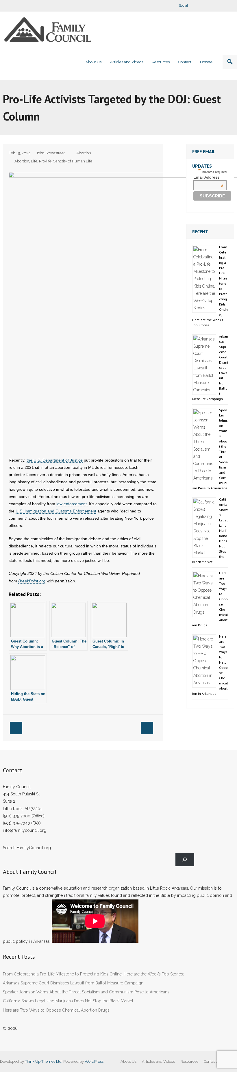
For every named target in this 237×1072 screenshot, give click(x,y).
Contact (210, 1061)
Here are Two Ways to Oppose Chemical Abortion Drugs (56, 1010)
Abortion (83, 153)
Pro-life (45, 161)
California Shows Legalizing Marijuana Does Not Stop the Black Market (68, 1001)
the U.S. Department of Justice (55, 460)
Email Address (208, 177)
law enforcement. (72, 503)
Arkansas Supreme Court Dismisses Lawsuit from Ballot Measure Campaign (73, 983)
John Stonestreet (50, 153)
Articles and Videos (158, 1061)
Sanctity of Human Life (72, 161)
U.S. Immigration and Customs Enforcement (56, 511)
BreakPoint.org (31, 581)
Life (34, 161)
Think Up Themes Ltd (43, 1061)
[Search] (184, 860)
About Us (128, 1061)
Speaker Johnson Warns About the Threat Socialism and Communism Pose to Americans (86, 992)
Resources (189, 1061)
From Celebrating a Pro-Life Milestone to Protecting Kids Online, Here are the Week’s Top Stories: (93, 974)
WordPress (94, 1061)
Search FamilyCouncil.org (27, 847)
